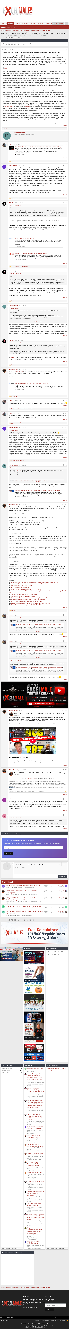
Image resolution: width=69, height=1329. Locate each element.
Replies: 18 (12, 49)
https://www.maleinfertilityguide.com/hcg (23, 596)
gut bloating (10, 37)
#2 (66, 144)
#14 (66, 615)
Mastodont (12, 815)
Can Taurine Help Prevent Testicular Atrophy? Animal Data (32, 383)
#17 (66, 770)
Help (60, 1320)
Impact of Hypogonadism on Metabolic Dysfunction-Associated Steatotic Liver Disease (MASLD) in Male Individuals (35, 1077)
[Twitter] (49, 1300)
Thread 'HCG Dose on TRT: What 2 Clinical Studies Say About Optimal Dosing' (39, 773)
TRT (45, 36)
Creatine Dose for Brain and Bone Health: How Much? (35, 1154)
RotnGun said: (13, 430)
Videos (26, 23)
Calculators (40, 23)
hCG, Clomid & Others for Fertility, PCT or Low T (31, 901)
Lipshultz (27, 106)
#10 (66, 413)
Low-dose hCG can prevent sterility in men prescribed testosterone (30, 584)
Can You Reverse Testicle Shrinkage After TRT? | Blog (26, 589)
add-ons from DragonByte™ (30, 1325)
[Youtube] (52, 1300)
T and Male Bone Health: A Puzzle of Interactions (34, 1204)
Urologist (47, 258)
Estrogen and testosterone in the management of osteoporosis (35, 1193)
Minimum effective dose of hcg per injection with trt (23, 886)
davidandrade (5, 36)
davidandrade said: (14, 205)
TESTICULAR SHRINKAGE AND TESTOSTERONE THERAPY (31, 253)
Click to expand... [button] (38, 321)
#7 (66, 340)
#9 (66, 400)
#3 (66, 165)
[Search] (66, 23)
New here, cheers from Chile (35, 1068)
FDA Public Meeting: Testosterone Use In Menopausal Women (33, 1163)
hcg (15, 37)
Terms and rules (45, 1320)
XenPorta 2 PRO (27, 1327)
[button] (6, 23)
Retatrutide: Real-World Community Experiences (34, 1136)
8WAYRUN (42, 1327)
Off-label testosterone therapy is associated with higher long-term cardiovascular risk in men (35, 1216)
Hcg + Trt (20, 37)
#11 (66, 427)
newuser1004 (58, 1068)
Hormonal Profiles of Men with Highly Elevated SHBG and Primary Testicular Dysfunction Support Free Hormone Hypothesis (35, 1103)
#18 (66, 799)
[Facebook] (46, 1300)
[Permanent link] (31, 757)
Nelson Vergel (31, 778)
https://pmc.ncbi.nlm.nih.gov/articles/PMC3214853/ (26, 605)
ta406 (60, 1070)
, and (19, 266)
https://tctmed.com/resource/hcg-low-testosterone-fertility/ (28, 599)
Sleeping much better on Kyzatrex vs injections (34, 1242)
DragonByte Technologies (48, 1325)
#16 (66, 710)
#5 (66, 271)
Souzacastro (9, 908)
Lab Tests (32, 23)
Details (55, 1325)
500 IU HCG (8, 106)
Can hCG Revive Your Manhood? (20, 587)
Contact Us (60, 1317)
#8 (66, 369)
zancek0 (57, 1070)
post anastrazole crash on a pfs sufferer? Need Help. (35, 1127)
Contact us (37, 1320)
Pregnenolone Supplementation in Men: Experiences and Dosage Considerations (34, 1230)
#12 (66, 465)
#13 (66, 504)
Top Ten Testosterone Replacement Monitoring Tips (35, 1145)
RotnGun (11, 400)
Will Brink (62, 912)
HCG (15, 36)
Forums (10, 23)
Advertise (66, 1317)
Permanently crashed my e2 (35, 1172)
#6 (66, 305)
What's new (18, 23)
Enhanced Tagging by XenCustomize (35, 1326)
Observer (64, 1068)
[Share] (67, 50)
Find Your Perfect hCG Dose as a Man (21, 585)
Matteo (7, 915)
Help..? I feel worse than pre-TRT (24, 238)
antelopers (8, 887)
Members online (52, 1066)
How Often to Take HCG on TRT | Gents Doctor (24, 594)
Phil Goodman (13, 165)
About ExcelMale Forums (30, 1307)
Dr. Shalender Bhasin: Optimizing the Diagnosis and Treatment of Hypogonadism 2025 (35, 1090)
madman (11, 202)
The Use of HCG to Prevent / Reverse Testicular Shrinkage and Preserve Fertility (38, 147)
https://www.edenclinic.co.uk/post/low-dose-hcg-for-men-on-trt (29, 598)
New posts (3, 27)
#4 (66, 202)
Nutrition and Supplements (34, 1159)
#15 (66, 641)
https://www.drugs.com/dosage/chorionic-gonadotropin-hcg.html (30, 603)
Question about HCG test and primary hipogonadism (23, 906)
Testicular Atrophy (23, 36)
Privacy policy (54, 1320)
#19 (66, 815)
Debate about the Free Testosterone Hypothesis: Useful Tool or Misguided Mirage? (34, 1117)
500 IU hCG (19, 372)
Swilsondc (12, 799)
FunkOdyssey (50, 1070)
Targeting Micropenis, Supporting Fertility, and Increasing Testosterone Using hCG (34, 582)
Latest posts (28, 1066)
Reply (65, 125)
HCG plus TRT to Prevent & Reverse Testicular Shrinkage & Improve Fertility (21, 899)
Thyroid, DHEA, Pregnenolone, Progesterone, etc (34, 1238)
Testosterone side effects (36, 36)
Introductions (30, 1071)
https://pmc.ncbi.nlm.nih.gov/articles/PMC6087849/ (26, 601)
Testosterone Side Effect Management (35, 762)
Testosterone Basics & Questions (26, 887)
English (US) (5, 1320)
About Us (54, 1317)
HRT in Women (30, 1170)
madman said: (13, 308)
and (17, 161)
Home (3, 23)
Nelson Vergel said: (14, 468)
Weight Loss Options (32, 1142)
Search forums (11, 27)
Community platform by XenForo (34, 1323)
